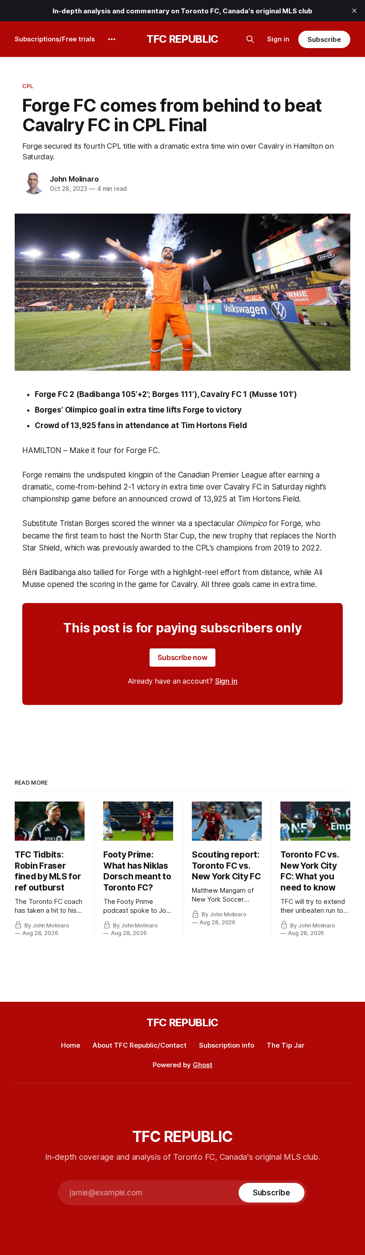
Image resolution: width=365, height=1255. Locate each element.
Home (70, 1045)
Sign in (278, 39)
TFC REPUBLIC (182, 39)
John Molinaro (74, 178)
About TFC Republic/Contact (140, 1045)
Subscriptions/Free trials (55, 39)
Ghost (202, 1065)
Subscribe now (182, 657)
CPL (27, 85)
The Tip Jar (285, 1045)
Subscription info (226, 1045)
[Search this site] (250, 39)
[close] (354, 11)
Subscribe (324, 39)
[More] (112, 39)
